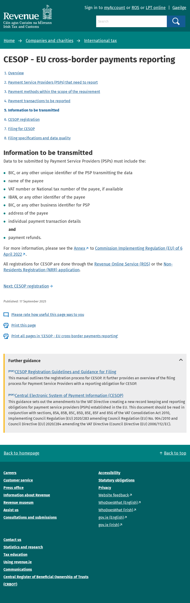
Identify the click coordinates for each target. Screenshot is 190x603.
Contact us (12, 539)
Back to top (175, 453)
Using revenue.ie (17, 562)
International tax (100, 40)
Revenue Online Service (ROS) (122, 264)
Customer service (18, 480)
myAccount (114, 7)
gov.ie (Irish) (108, 525)
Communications (17, 569)
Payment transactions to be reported (39, 101)
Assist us (11, 510)
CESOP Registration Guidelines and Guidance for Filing (65, 371)
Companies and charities (49, 40)
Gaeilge (179, 7)
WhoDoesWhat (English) (118, 502)
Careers (9, 473)
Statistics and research (23, 547)
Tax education (15, 554)
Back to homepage (21, 453)
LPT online (156, 7)
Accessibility (109, 473)
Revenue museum (18, 502)
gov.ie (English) (111, 517)
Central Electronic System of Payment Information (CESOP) (69, 395)
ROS (135, 7)
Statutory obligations (116, 480)
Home (9, 40)
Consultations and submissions (30, 517)
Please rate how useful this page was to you (47, 314)
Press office (13, 487)
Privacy (104, 487)
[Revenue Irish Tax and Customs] (27, 16)
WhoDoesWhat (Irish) (115, 510)
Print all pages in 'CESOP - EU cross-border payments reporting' (64, 336)
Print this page (23, 325)
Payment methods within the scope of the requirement (54, 91)
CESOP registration (24, 119)
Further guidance (24, 360)
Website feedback (113, 495)
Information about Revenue (26, 495)
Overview (16, 73)
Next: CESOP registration (26, 286)
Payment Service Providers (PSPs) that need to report (53, 82)
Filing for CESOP (21, 129)
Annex (79, 248)
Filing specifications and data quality (39, 138)
